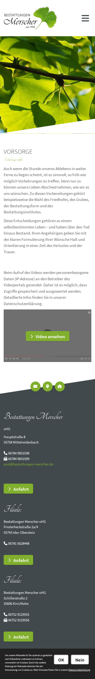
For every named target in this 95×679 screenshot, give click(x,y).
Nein (80, 660)
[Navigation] (85, 18)
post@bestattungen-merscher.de (28, 464)
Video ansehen (50, 336)
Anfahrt (21, 489)
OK (61, 660)
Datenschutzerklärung (79, 669)
